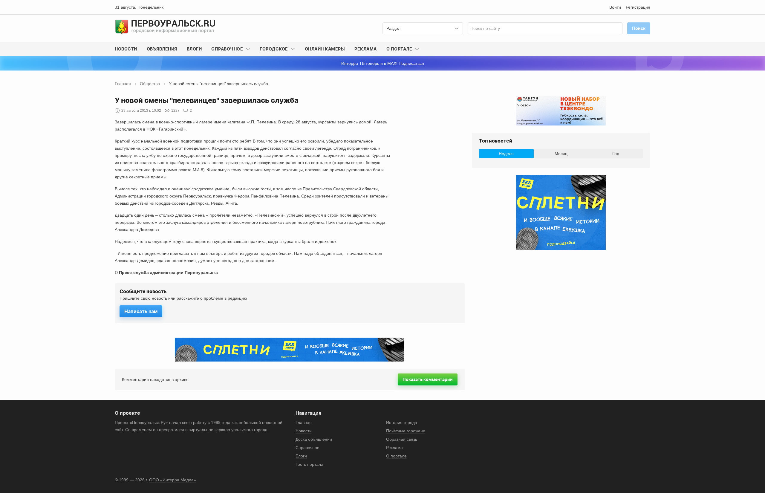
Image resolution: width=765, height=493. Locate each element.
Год (615, 153)
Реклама (365, 48)
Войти (615, 7)
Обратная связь (401, 439)
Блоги (194, 48)
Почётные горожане (405, 430)
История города (401, 422)
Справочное (307, 447)
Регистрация (638, 7)
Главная (123, 83)
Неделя (506, 153)
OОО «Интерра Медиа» (172, 479)
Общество (150, 83)
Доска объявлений (314, 439)
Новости (126, 48)
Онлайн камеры (325, 48)
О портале (396, 456)
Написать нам (140, 311)
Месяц (561, 153)
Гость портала (309, 464)
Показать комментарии (428, 379)
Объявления (162, 48)
